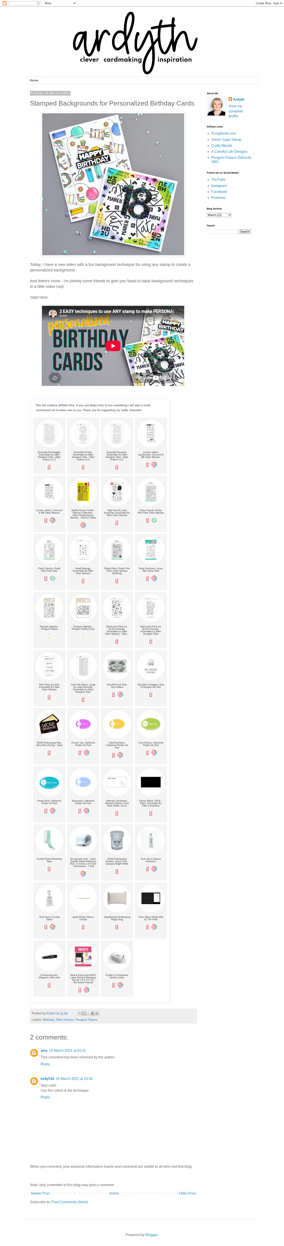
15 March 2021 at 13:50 (74, 1079)
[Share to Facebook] (93, 1013)
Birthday (48, 1019)
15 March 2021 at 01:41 (67, 1050)
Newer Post (40, 1193)
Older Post (187, 1193)
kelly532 (47, 1079)
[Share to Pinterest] (97, 1013)
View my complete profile (236, 111)
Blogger (151, 1235)
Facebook (219, 192)
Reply (45, 1064)
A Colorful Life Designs (229, 151)
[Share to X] (88, 1013)
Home (34, 80)
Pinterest (218, 198)
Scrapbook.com (223, 133)
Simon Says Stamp (226, 139)
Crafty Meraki (221, 145)
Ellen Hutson (65, 1019)
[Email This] (80, 1013)
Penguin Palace (86, 1019)
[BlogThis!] (84, 1013)
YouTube (218, 179)
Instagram (219, 186)
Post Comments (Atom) (69, 1202)
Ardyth (239, 99)
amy (44, 1050)
